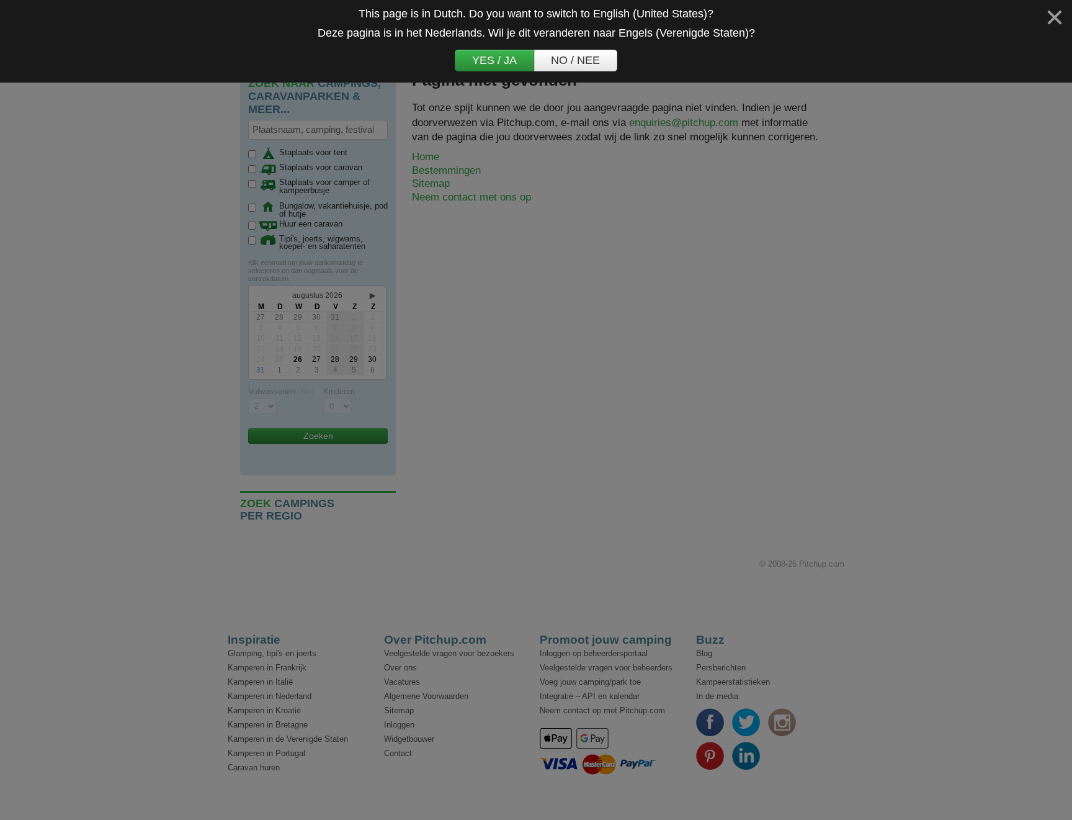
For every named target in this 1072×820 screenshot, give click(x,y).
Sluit (1054, 17)
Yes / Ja (494, 60)
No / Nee (575, 60)
